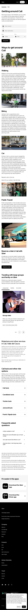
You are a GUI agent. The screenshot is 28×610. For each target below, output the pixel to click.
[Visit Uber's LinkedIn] (2, 584)
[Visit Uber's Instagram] (8, 584)
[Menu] (26, 2)
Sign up (22, 2)
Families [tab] (12, 288)
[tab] (23, 288)
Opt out (18, 606)
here (20, 602)
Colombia (4, 7)
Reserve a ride (6, 267)
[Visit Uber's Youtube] (5, 584)
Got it (24, 606)
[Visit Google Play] (6, 593)
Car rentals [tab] (18, 288)
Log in (17, 2)
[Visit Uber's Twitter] (11, 584)
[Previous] (19, 332)
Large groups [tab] (5, 288)
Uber (3, 2)
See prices (5, 40)
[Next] (23, 332)
